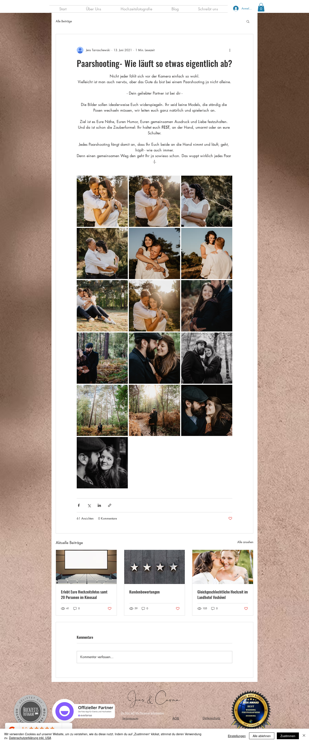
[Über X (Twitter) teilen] (89, 505)
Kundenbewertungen (144, 592)
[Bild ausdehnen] (102, 201)
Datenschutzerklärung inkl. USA (30, 738)
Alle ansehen (245, 542)
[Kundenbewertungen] (154, 567)
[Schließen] (303, 736)
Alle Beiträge (64, 21)
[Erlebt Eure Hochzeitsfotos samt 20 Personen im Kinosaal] (86, 567)
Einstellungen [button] (237, 736)
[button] (261, 7)
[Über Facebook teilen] (79, 505)
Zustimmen (287, 736)
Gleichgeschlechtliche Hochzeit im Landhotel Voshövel (222, 594)
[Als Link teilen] (110, 505)
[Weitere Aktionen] (229, 50)
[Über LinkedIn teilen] (99, 505)
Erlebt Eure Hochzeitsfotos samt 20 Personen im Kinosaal (84, 594)
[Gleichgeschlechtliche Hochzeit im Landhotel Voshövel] (222, 567)
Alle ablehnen (262, 736)
